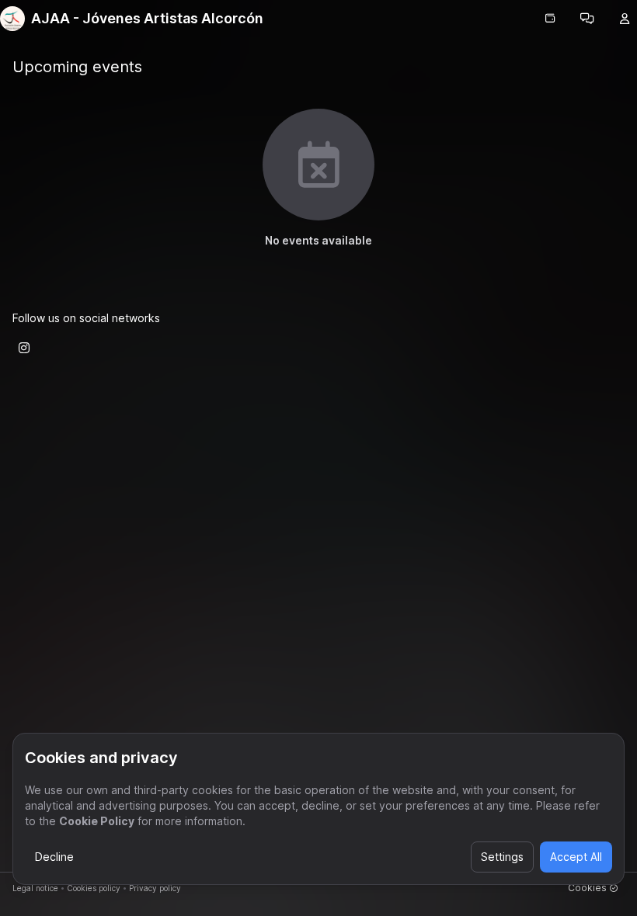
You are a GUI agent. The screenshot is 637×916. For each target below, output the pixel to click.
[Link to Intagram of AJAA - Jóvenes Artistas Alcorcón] (24, 347)
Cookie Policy (96, 821)
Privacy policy (155, 888)
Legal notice (35, 888)
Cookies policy (93, 888)
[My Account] (624, 18)
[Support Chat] (587, 18)
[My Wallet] (550, 18)
